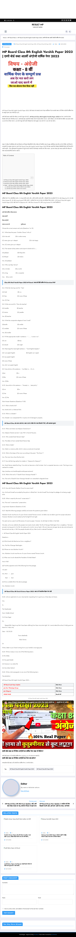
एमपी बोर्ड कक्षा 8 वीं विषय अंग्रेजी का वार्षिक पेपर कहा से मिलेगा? (18, 187)
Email (39, 898)
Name (3, 898)
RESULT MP (37, 24)
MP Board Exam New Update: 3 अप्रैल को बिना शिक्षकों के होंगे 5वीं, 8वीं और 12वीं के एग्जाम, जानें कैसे (55, 805)
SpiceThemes (54, 934)
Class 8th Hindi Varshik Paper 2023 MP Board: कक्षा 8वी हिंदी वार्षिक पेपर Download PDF (29, 282)
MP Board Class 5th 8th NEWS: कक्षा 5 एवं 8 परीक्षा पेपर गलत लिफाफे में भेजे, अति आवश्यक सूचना (30, 423)
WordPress (36, 934)
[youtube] (70, 20)
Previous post (33, 801)
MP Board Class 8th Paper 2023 (44, 44)
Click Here (59, 688)
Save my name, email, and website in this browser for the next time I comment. (24, 909)
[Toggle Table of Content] (31, 177)
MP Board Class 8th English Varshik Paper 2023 (25, 44)
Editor (56, 44)
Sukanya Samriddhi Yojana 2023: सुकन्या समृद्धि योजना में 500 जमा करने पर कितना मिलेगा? (53, 835)
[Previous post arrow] (2, 804)
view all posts (25, 791)
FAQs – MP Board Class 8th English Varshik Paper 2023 (18, 185)
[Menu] (6, 31)
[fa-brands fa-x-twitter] (64, 20)
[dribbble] (66, 20)
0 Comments (7, 47)
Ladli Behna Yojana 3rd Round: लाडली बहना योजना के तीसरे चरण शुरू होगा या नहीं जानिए (18, 864)
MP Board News (6, 44)
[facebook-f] (62, 20)
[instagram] (68, 20)
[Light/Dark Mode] (69, 31)
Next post (42, 801)
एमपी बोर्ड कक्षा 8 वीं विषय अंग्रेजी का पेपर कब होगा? (16, 188)
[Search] (66, 31)
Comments (4, 882)
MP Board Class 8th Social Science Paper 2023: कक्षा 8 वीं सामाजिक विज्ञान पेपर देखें (27, 591)
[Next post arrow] (73, 804)
